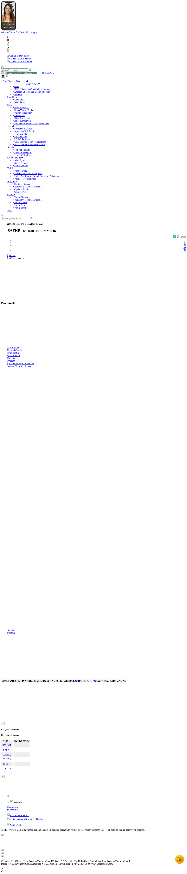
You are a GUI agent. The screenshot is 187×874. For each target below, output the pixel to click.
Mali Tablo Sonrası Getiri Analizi (29, 144)
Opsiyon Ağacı (21, 192)
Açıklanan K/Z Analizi (24, 131)
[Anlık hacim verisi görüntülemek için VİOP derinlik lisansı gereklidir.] (76, 681)
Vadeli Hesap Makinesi (25, 178)
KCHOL (7, 745)
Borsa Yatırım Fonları (24, 110)
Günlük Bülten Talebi (19, 55)
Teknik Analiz (20, 134)
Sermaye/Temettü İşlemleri (19, 366)
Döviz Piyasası (21, 163)
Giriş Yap (49, 73)
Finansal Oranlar (14, 350)
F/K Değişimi (20, 136)
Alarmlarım (19, 102)
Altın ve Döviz (14, 157)
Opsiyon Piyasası (22, 184)
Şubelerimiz (12, 809)
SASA (6, 750)
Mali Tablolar (13, 347)
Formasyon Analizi (23, 128)
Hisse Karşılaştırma (23, 118)
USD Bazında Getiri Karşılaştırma (30, 142)
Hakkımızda (12, 807)
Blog (9, 210)
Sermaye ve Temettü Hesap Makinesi (31, 123)
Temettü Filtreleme (23, 155)
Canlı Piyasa (32, 84)
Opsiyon (11, 181)
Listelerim (19, 99)
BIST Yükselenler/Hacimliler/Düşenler (32, 89)
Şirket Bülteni (13, 355)
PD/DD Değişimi (22, 139)
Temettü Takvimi (22, 149)
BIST (16, 86)
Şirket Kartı (19, 115)
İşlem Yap (11, 255)
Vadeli (10, 168)
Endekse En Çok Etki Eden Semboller (32, 92)
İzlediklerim (13, 97)
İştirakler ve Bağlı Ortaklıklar (20, 363)
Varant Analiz (20, 202)
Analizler (11, 126)
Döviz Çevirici (21, 165)
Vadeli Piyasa (20, 171)
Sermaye (11, 632)
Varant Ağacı (20, 205)
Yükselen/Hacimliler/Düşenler (28, 173)
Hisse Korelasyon (22, 121)
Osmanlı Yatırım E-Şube (20, 61)
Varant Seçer (20, 207)
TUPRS (7, 759)
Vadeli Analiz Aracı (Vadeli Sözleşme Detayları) (36, 176)
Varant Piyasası (21, 197)
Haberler (18, 94)
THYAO (7, 754)
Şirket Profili (13, 353)
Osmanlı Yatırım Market (20, 58)
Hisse (10, 105)
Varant (10, 194)
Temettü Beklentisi (23, 152)
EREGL (7, 764)
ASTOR (7, 768)
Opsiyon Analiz (21, 189)
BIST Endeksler (21, 107)
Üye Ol (41, 73)
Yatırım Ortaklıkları (23, 113)
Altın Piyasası (20, 160)
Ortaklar (11, 361)
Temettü (11, 147)
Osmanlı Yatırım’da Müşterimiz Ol (21, 73)
